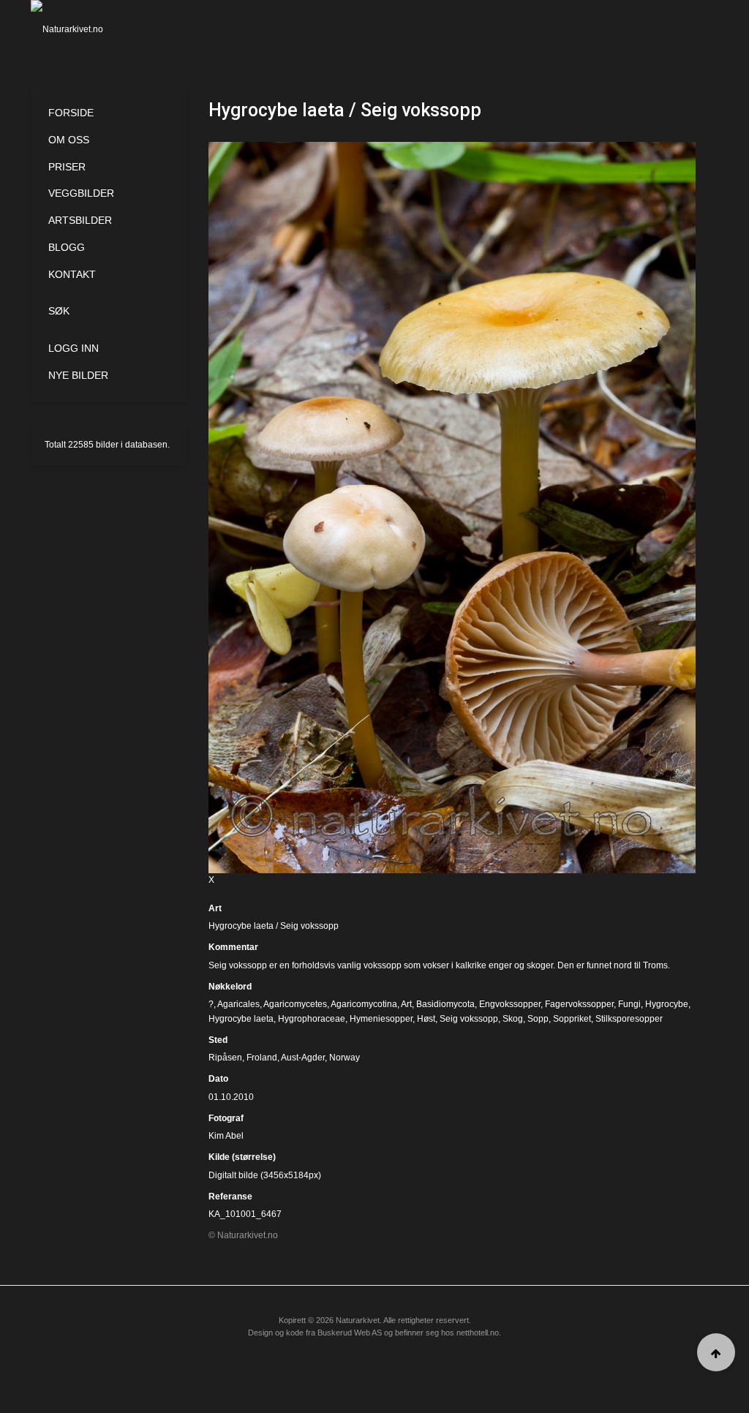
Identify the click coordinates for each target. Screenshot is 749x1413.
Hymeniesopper (381, 1019)
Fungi (629, 1004)
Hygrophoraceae (311, 1019)
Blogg (66, 247)
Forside (71, 112)
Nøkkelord (230, 986)
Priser (67, 167)
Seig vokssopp (469, 1019)
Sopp (538, 1019)
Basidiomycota (445, 1004)
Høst (426, 1019)
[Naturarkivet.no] (79, 29)
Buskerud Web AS (349, 1332)
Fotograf (226, 1118)
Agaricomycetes (295, 1004)
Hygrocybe (666, 1004)
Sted (217, 1040)
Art (215, 908)
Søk (58, 311)
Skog (513, 1019)
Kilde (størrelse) (242, 1157)
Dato (218, 1079)
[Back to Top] (716, 1352)
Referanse (230, 1196)
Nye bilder (78, 375)
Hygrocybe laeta (241, 1019)
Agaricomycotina (364, 1004)
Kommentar (233, 947)
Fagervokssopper (579, 1004)
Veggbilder (81, 193)
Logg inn (73, 348)
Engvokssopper (510, 1004)
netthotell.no (477, 1332)
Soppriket (572, 1019)
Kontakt (72, 274)
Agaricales (238, 1004)
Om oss (68, 140)
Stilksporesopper (629, 1019)
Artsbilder (80, 220)
